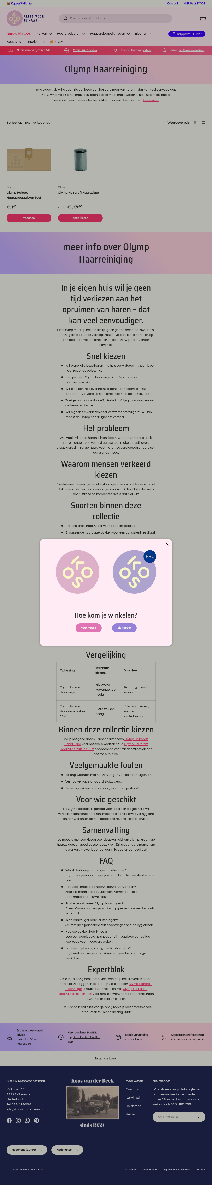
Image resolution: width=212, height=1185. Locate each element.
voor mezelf (88, 627)
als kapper (124, 627)
